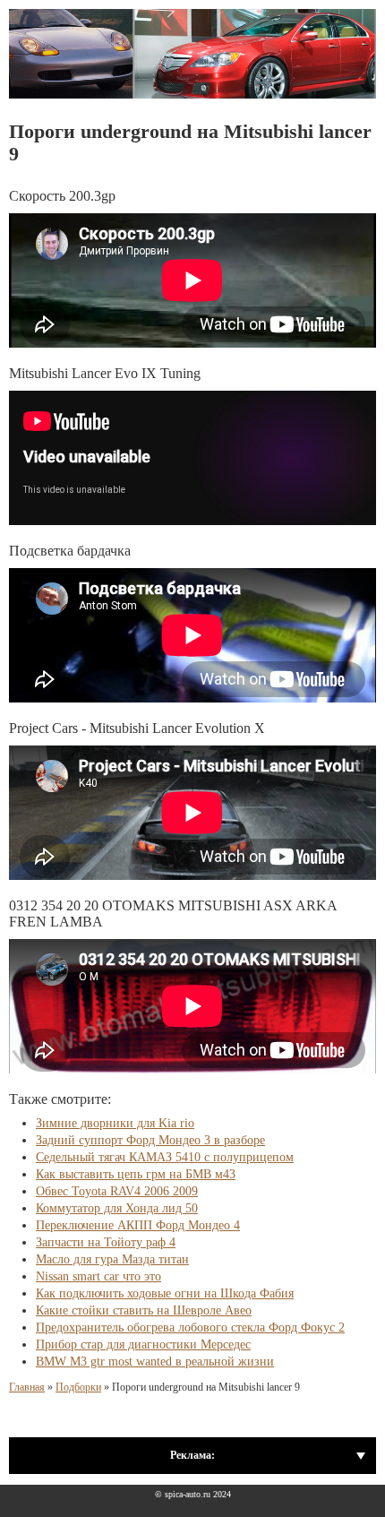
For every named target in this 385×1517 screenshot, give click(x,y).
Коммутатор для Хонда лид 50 (117, 1208)
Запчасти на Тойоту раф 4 (105, 1242)
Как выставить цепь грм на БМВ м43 (135, 1174)
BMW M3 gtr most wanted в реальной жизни (155, 1361)
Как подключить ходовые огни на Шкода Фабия (165, 1293)
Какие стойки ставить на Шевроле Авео (144, 1310)
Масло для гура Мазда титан (112, 1259)
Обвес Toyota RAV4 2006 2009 (117, 1191)
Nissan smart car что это (98, 1276)
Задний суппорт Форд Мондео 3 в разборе (150, 1140)
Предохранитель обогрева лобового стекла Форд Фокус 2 (190, 1327)
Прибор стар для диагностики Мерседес (143, 1344)
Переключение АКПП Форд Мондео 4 (138, 1225)
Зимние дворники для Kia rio (115, 1123)
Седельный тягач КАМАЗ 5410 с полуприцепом (165, 1157)
